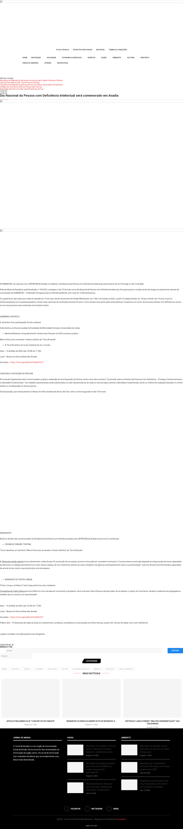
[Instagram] (16, 60)
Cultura (131, 58)
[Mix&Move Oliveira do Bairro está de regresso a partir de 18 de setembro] (91, 698)
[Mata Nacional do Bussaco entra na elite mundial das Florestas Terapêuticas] (75, 787)
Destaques (36, 58)
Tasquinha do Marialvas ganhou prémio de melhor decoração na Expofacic (31, 85)
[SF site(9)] (91, 231)
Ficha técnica (62, 50)
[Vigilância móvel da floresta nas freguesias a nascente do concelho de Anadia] (129, 784)
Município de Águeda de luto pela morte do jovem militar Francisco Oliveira (31, 80)
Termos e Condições (118, 50)
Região (4, 669)
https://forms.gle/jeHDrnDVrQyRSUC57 (27, 362)
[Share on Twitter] (25, 641)
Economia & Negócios (72, 58)
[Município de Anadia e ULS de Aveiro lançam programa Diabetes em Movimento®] (75, 750)
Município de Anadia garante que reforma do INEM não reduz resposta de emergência (100, 768)
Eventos (91, 58)
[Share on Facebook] (19, 641)
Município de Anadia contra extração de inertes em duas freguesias (154, 749)
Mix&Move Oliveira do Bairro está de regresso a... (91, 721)
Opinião (47, 63)
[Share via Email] (33, 641)
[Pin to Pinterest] (29, 641)
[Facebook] (14, 60)
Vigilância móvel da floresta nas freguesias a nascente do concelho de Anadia (154, 784)
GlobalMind (121, 819)
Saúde (104, 58)
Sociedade (51, 58)
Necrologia (62, 63)
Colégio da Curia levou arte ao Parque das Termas (21, 87)
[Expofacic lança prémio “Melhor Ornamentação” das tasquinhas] (152, 698)
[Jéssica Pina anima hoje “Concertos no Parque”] (30, 698)
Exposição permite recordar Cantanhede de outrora (21, 89)
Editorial (100, 50)
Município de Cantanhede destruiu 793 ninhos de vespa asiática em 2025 (155, 766)
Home (24, 58)
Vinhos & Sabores (30, 63)
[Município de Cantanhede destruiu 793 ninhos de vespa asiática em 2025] (129, 767)
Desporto (145, 58)
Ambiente (117, 58)
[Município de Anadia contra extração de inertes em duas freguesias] (129, 750)
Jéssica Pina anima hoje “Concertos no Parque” (20, 82)
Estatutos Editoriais (82, 50)
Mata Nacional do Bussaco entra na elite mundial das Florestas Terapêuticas (99, 787)
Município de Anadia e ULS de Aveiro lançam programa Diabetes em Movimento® (101, 749)
